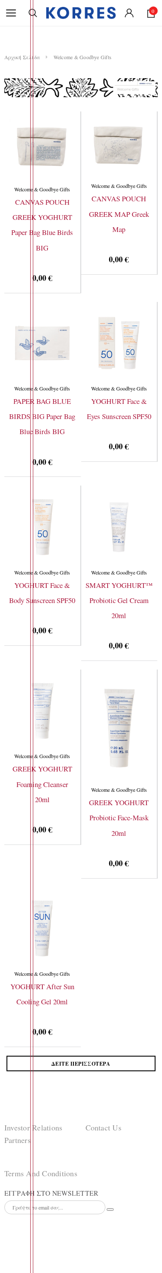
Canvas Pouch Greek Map (119, 214)
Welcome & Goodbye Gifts (83, 57)
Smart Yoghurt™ (119, 600)
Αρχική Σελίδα (22, 57)
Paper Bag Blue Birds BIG (42, 416)
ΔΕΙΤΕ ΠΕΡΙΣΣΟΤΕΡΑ (80, 1063)
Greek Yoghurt (42, 784)
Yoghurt (119, 408)
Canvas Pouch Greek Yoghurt (42, 225)
